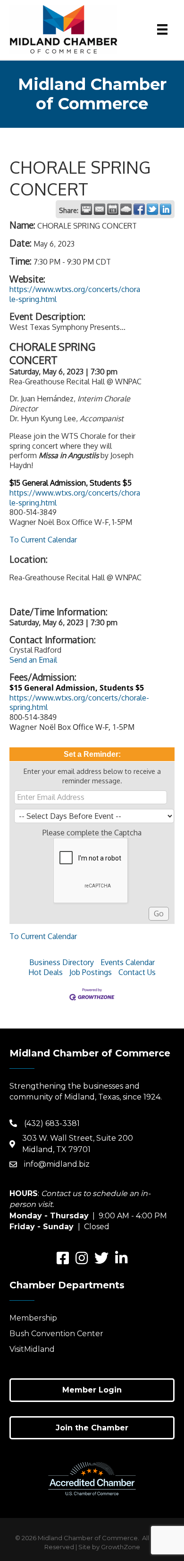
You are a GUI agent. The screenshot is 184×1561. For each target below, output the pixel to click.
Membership (33, 1317)
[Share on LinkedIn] (165, 209)
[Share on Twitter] (152, 209)
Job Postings (90, 972)
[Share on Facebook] (139, 209)
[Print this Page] (86, 209)
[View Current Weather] (126, 209)
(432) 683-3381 (52, 1123)
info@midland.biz (57, 1164)
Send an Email (33, 660)
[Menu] (162, 29)
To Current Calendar (43, 539)
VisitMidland (32, 1349)
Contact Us (137, 972)
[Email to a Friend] (99, 209)
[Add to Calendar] (112, 209)
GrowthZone (120, 1547)
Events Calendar (127, 962)
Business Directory (61, 962)
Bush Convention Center (56, 1333)
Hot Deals (45, 972)
